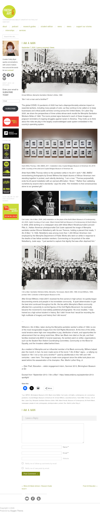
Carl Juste (64, 395)
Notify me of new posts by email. (37, 468)
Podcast (15, 26)
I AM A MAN (28, 43)
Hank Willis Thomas (83, 398)
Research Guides (29, 26)
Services (22, 30)
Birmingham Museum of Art (39, 395)
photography (43, 403)
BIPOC (28, 395)
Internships (9, 30)
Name (65, 447)
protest (61, 403)
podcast (10, 70)
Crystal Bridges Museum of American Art (41, 398)
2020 (38, 36)
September (45, 36)
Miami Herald (63, 400)
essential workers (71, 398)
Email (65, 453)
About (5, 26)
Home (32, 36)
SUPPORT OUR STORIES (84, 26)
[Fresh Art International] (9, 11)
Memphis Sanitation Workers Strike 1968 (45, 400)
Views (69, 26)
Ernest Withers (60, 398)
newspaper (25, 403)
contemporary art (80, 395)
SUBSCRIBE (10, 108)
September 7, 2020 (28, 47)
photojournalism (53, 403)
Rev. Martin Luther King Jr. (72, 403)
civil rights (71, 395)
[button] (40, 203)
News (60, 26)
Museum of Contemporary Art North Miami (81, 400)
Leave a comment (42, 47)
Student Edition (47, 26)
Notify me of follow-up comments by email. (41, 463)
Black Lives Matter (54, 395)
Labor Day (28, 400)
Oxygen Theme (16, 510)
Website (66, 458)
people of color (34, 403)
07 (53, 36)
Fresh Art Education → (90, 486)
